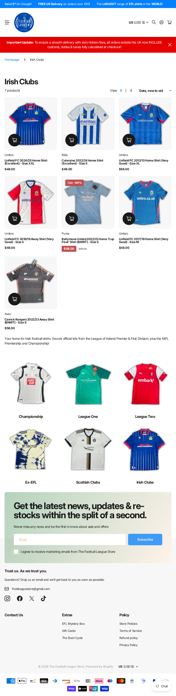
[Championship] (31, 383)
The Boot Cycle (72, 638)
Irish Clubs (145, 482)
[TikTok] (43, 598)
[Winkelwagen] (169, 22)
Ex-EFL (31, 482)
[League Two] (145, 383)
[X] (31, 598)
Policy (124, 615)
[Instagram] (7, 599)
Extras (67, 615)
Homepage (12, 59)
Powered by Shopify (99, 666)
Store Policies (128, 623)
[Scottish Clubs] (88, 449)
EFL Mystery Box (73, 623)
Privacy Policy (128, 645)
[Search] (154, 22)
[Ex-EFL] (31, 449)
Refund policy (128, 638)
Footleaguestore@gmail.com (31, 589)
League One (88, 416)
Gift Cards (69, 631)
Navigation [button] (7, 22)
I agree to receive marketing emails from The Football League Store (68, 552)
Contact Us (14, 615)
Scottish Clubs (88, 482)
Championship (31, 416)
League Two (145, 416)
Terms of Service (130, 631)
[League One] (88, 383)
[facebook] (20, 598)
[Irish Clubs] (145, 449)
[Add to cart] (14, 140)
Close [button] (169, 45)
